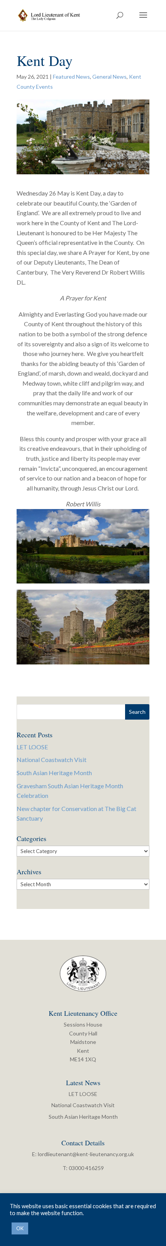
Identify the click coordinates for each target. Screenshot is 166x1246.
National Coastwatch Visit (51, 759)
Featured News (71, 76)
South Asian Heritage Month (54, 772)
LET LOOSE (32, 746)
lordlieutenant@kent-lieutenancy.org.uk (86, 1154)
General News (109, 76)
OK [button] (20, 1228)
